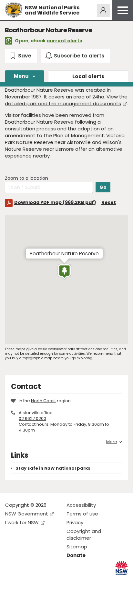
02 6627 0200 (32, 418)
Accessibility (81, 505)
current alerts (64, 40)
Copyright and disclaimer (83, 534)
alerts (88, 76)
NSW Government (26, 513)
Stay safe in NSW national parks (52, 468)
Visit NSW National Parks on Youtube (39, 581)
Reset (108, 202)
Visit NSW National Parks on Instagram (25, 581)
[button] (64, 272)
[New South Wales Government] (121, 568)
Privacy (74, 522)
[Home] (13, 10)
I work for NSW (22, 522)
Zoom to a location (26, 178)
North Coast (43, 401)
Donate (76, 555)
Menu (21, 76)
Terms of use (82, 513)
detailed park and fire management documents (63, 103)
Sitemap (76, 546)
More (111, 442)
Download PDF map (55, 202)
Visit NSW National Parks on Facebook (11, 581)
